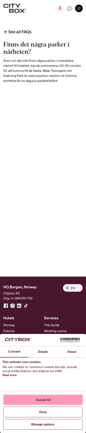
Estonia (8, 331)
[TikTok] (25, 305)
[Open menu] (79, 8)
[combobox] (73, 288)
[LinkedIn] (19, 305)
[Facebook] (5, 305)
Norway (9, 325)
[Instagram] (12, 305)
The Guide (51, 325)
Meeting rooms (55, 331)
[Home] (14, 8)
